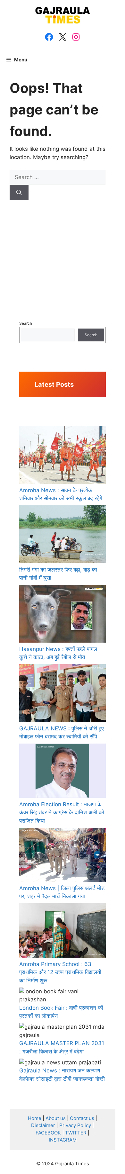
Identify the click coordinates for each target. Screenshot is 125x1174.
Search (25, 323)
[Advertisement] (62, 250)
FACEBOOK (48, 1133)
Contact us (82, 1118)
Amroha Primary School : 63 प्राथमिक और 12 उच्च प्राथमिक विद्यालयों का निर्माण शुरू (60, 972)
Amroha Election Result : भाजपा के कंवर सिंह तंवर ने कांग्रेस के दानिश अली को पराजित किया (61, 812)
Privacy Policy (75, 1125)
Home (34, 1118)
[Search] (19, 192)
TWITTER (76, 1133)
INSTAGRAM (63, 1140)
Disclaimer (43, 1125)
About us (56, 1118)
